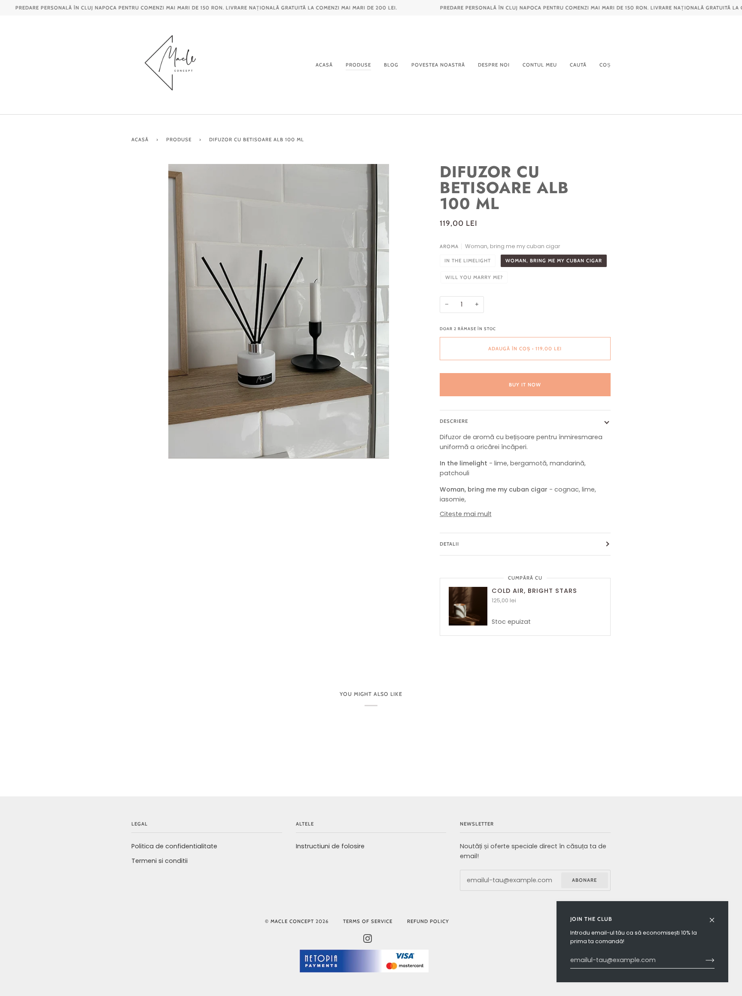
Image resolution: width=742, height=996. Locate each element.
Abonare (584, 880)
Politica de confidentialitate (174, 846)
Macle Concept (292, 921)
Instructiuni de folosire (330, 846)
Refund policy (428, 921)
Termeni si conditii (159, 860)
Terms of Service (367, 921)
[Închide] (715, 916)
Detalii (449, 544)
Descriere (454, 421)
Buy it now (525, 385)
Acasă (140, 140)
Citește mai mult (466, 514)
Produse (179, 140)
